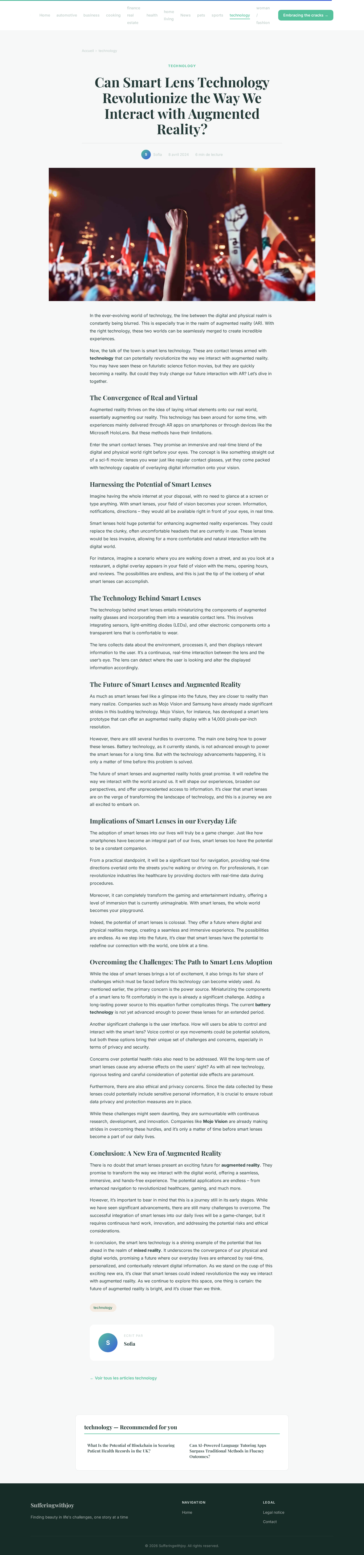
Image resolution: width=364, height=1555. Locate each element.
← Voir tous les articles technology (123, 1378)
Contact (270, 1521)
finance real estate (133, 15)
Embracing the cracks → (305, 15)
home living (169, 15)
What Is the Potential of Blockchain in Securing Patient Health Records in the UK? (131, 1448)
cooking (113, 15)
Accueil (88, 50)
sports (217, 15)
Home (44, 15)
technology (240, 15)
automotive (66, 15)
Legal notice (273, 1512)
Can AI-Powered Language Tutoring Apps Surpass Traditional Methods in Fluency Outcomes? (227, 1451)
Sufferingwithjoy (52, 1505)
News (185, 15)
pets (201, 15)
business (91, 15)
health (152, 15)
